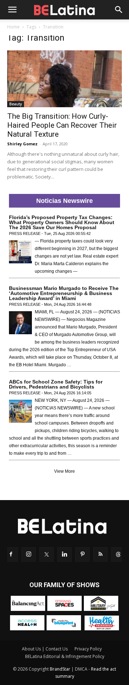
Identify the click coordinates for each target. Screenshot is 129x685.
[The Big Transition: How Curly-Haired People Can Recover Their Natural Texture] (64, 78)
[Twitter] (46, 554)
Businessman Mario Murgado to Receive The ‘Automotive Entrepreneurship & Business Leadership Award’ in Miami (64, 293)
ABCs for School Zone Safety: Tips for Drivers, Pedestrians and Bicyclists (55, 384)
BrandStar (60, 669)
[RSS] (100, 554)
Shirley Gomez (22, 143)
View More (64, 471)
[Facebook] (11, 554)
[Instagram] (29, 554)
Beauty (15, 103)
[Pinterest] (82, 554)
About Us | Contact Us (45, 649)
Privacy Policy (88, 649)
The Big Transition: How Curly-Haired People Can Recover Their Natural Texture (62, 125)
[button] (12, 9)
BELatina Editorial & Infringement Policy (64, 656)
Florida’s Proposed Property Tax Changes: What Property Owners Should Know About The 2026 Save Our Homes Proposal (61, 222)
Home (13, 27)
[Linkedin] (64, 554)
